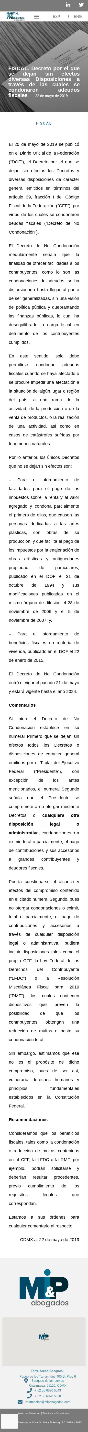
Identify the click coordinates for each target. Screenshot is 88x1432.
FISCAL (44, 123)
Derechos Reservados (18, 1422)
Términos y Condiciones (56, 1413)
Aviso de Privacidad (27, 1413)
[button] (36, 16)
